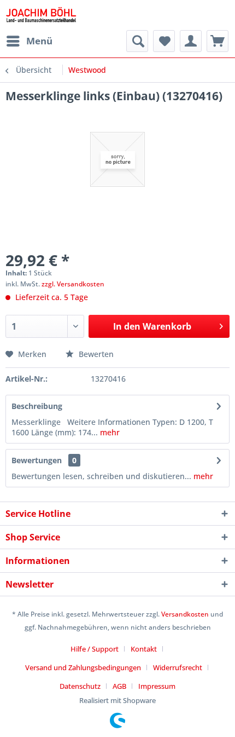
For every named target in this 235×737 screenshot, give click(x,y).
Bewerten (95, 354)
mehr (109, 432)
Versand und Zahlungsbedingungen (83, 667)
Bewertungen (36, 460)
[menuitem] (29, 41)
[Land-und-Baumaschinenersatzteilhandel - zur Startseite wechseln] (41, 15)
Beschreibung (36, 406)
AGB (119, 686)
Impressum (156, 686)
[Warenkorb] (217, 41)
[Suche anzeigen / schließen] (137, 41)
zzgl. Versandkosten (73, 284)
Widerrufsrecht (177, 667)
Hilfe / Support (94, 649)
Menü (39, 40)
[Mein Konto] (191, 41)
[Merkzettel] (164, 41)
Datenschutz (80, 686)
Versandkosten (185, 614)
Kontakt (144, 649)
